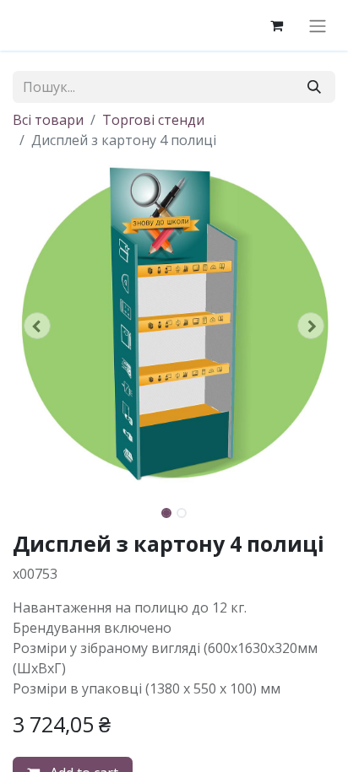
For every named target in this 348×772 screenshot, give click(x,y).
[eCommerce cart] (276, 25)
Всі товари (48, 120)
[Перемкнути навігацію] (317, 25)
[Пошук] (314, 87)
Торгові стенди (153, 120)
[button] (37, 325)
